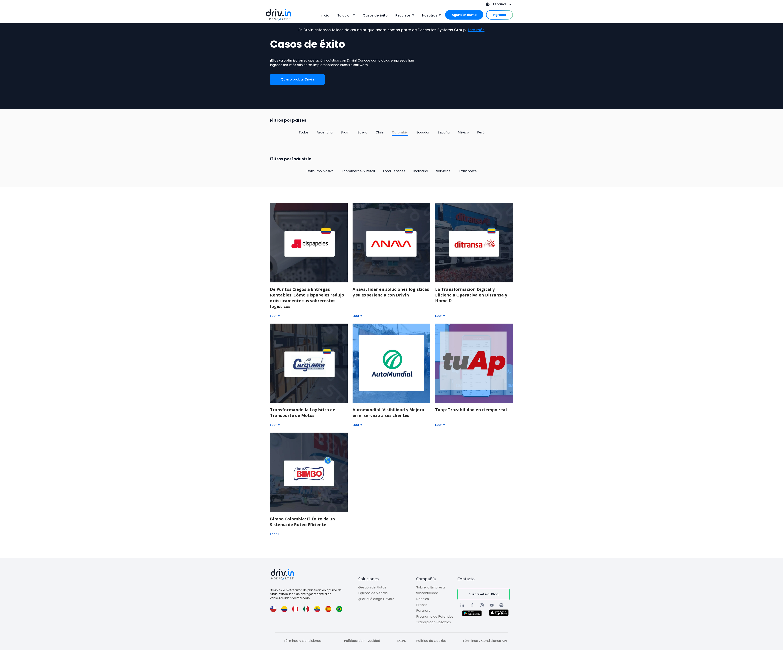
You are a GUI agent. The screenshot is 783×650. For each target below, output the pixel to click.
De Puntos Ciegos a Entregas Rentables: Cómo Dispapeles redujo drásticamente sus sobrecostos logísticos (307, 297)
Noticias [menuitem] (422, 599)
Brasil (345, 132)
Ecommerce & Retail (358, 171)
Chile (380, 132)
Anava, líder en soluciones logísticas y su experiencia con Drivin (391, 292)
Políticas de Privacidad (362, 640)
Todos (304, 132)
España (444, 132)
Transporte (467, 171)
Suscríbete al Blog (484, 594)
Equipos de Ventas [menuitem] (373, 593)
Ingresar (499, 14)
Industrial (420, 171)
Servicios (443, 171)
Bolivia (362, 132)
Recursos (403, 15)
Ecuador (423, 132)
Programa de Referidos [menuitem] (434, 616)
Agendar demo (464, 14)
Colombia (400, 132)
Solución (344, 15)
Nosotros (429, 15)
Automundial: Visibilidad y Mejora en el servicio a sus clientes (388, 412)
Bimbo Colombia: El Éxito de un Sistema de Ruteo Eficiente (302, 521)
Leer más (476, 29)
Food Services (394, 171)
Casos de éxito (375, 15)
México (463, 132)
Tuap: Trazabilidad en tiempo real (471, 409)
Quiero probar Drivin (297, 79)
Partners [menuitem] (423, 610)
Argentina (325, 132)
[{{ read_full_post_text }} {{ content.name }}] (391, 242)
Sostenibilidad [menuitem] (427, 593)
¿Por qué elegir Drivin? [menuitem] (376, 599)
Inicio (325, 15)
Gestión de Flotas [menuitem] (372, 587)
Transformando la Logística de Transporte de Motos (302, 412)
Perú (480, 132)
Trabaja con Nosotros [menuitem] (433, 622)
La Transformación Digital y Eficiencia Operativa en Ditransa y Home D (471, 294)
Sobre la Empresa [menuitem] (430, 587)
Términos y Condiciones (302, 640)
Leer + (275, 316)
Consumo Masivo (320, 171)
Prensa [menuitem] (421, 605)
